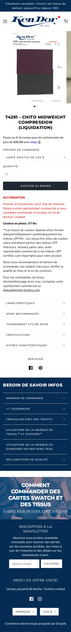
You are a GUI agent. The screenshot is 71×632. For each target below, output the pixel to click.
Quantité (10, 166)
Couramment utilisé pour (27, 324)
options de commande (21, 149)
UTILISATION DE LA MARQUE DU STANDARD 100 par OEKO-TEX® (29, 447)
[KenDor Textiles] (35, 21)
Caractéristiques (20, 303)
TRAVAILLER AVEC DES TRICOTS (29, 419)
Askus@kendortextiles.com (21, 290)
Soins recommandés (22, 313)
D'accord (51, 563)
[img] (31, 598)
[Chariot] (65, 21)
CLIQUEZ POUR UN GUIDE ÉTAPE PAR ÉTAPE (35, 511)
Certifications (18, 334)
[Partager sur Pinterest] (40, 367)
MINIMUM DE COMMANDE (24, 398)
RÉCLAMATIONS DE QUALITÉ (27, 459)
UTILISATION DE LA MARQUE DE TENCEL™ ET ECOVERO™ (29, 432)
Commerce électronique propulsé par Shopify (35, 623)
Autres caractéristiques (26, 345)
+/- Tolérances (18, 408)
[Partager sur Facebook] (31, 367)
